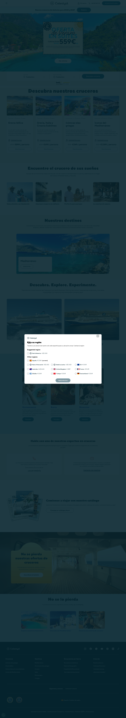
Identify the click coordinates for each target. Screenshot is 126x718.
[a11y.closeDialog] (98, 336)
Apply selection (63, 380)
